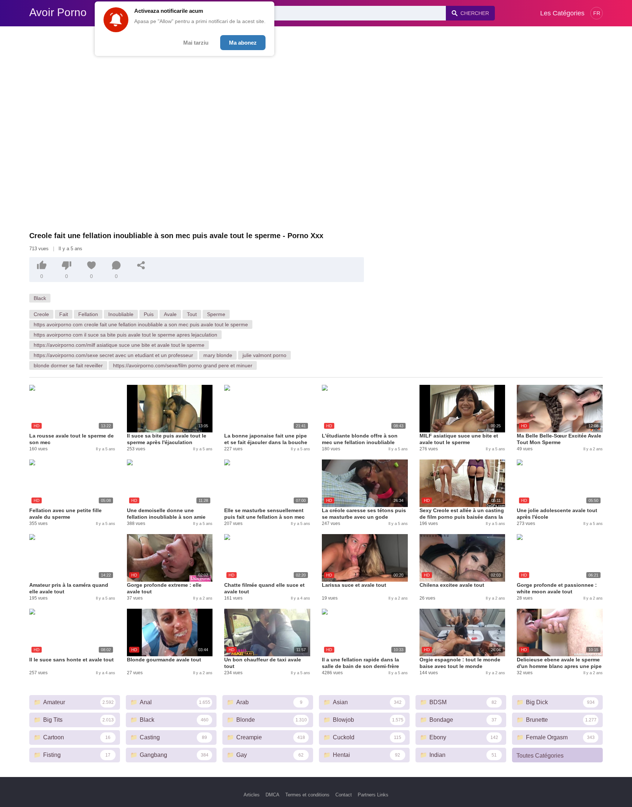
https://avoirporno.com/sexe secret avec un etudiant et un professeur (113, 355)
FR (596, 13)
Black (40, 298)
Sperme (216, 314)
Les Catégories (562, 13)
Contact (343, 794)
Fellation (88, 314)
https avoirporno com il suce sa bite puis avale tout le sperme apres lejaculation (125, 335)
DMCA (272, 794)
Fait (63, 314)
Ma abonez (243, 43)
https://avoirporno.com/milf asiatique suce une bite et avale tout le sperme (119, 345)
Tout (192, 314)
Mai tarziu (195, 43)
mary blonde (217, 355)
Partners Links (373, 794)
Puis (149, 314)
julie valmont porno (264, 355)
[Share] (141, 265)
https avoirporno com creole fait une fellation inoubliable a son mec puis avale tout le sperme (141, 324)
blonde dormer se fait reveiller (68, 365)
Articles (252, 794)
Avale (170, 314)
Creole (41, 314)
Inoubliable (120, 314)
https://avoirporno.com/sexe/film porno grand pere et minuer (182, 365)
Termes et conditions (307, 794)
